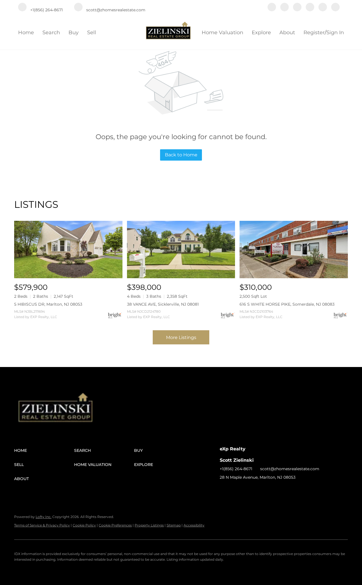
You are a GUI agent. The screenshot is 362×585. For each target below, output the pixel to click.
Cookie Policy (84, 525)
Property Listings (149, 525)
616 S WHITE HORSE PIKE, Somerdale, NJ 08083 (287, 304)
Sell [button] (91, 32)
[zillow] (297, 8)
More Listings (181, 337)
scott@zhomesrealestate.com (289, 468)
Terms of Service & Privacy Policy (42, 525)
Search (51, 32)
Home (26, 32)
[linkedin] (284, 8)
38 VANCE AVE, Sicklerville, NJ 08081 (163, 304)
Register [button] (314, 32)
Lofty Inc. (43, 517)
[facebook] (272, 8)
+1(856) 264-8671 (236, 468)
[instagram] (310, 8)
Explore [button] (261, 32)
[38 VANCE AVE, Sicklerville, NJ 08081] (181, 249)
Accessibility (194, 525)
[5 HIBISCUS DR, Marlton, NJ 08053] (68, 249)
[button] (44, 450)
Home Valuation (222, 32)
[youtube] (322, 8)
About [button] (287, 32)
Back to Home (181, 154)
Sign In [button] (335, 32)
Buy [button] (73, 32)
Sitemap (174, 525)
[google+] (335, 8)
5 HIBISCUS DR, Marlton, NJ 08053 (48, 304)
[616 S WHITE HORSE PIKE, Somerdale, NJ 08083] (294, 249)
